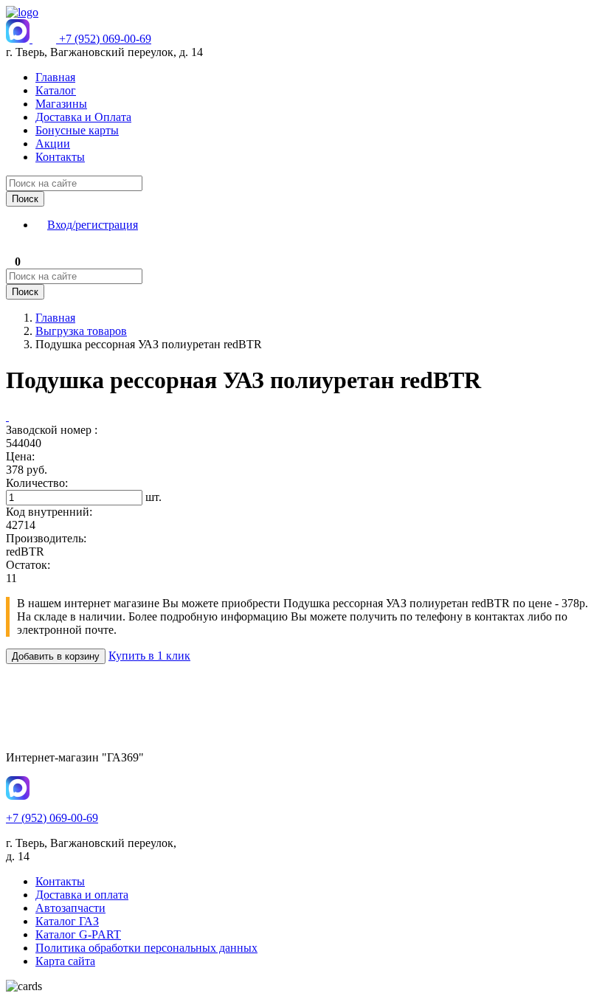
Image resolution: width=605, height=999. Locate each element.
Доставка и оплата (81, 894)
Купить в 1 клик (149, 655)
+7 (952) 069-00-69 (105, 38)
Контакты (60, 157)
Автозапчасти (70, 908)
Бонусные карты (77, 130)
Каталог (55, 90)
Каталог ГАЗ (67, 921)
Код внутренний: (49, 511)
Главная (55, 77)
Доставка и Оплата (83, 117)
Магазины (61, 103)
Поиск (25, 198)
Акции (52, 143)
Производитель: (46, 538)
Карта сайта (65, 961)
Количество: (37, 483)
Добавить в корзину (56, 656)
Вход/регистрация (92, 224)
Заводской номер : (51, 430)
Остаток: (28, 565)
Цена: (20, 456)
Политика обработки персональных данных (146, 947)
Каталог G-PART (78, 934)
